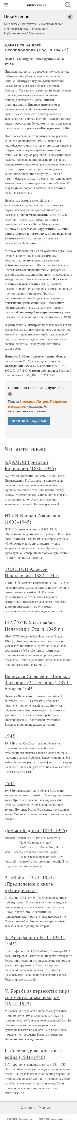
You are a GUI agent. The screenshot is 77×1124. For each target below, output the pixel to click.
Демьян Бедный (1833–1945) (36, 830)
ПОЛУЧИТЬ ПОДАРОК (29, 421)
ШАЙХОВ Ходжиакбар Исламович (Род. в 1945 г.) (34, 625)
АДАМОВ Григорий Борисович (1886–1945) (30, 465)
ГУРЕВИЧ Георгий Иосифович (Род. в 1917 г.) (33, 1119)
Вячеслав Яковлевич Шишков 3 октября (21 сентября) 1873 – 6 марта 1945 (38, 682)
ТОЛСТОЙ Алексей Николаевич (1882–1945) (32, 572)
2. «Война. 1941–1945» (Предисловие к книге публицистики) (30, 883)
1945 (10, 736)
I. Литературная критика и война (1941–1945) (34, 1053)
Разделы (45, 1107)
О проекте (28, 1107)
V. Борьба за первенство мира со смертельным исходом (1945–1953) (37, 997)
